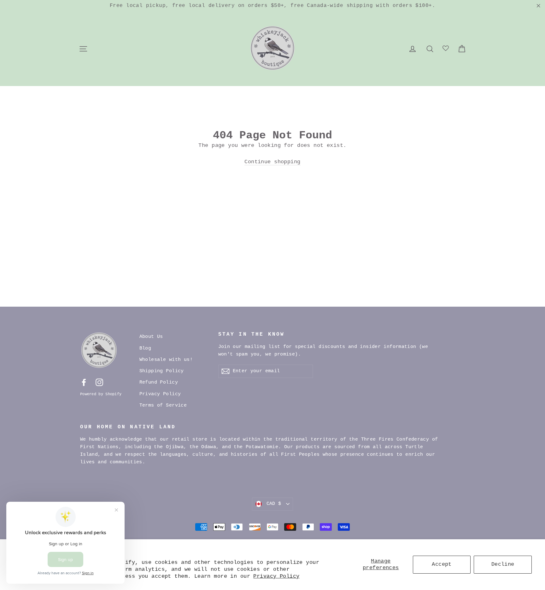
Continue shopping (272, 162)
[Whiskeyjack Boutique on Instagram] (99, 382)
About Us (151, 336)
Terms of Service (163, 405)
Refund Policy (158, 382)
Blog (145, 348)
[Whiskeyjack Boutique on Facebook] (84, 382)
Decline (502, 564)
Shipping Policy (161, 371)
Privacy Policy (276, 576)
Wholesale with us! (166, 359)
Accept (442, 564)
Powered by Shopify (100, 394)
